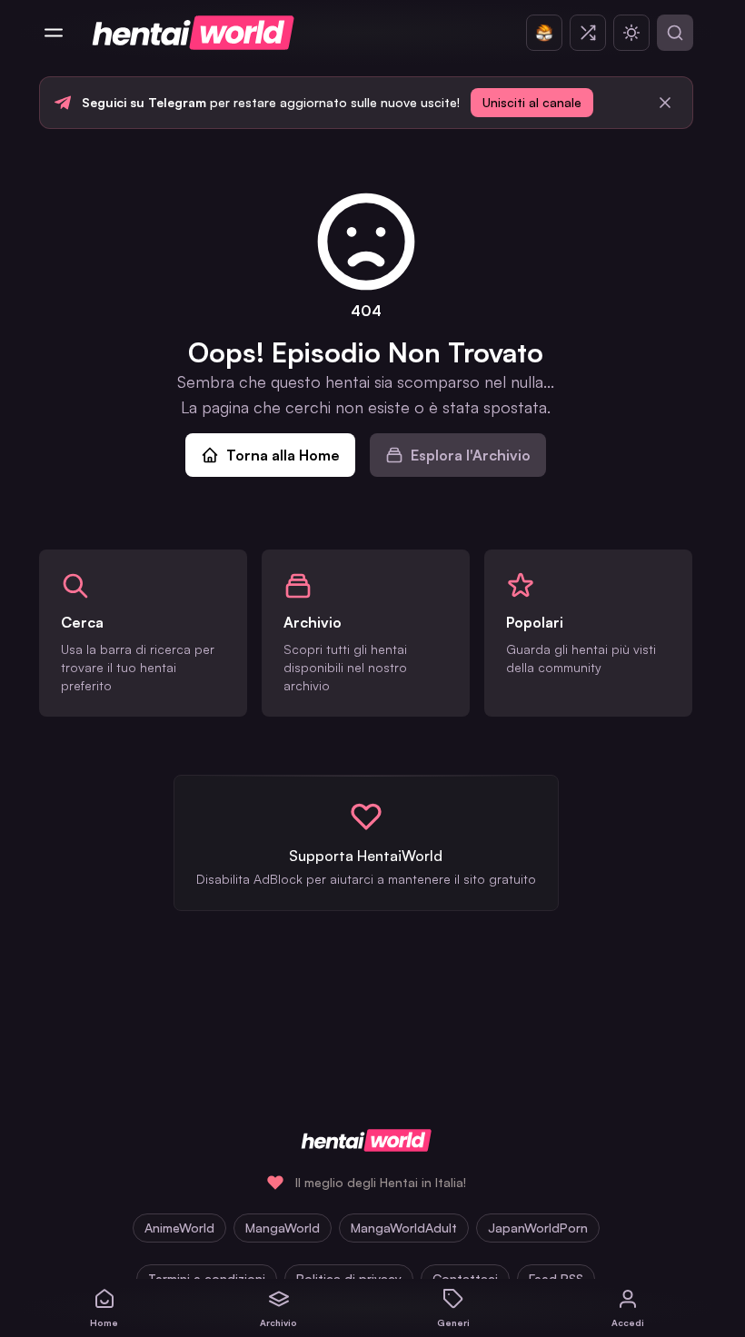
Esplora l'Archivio (471, 455)
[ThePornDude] (544, 33)
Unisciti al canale (531, 102)
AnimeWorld (179, 1227)
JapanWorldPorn (538, 1227)
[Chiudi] (665, 102)
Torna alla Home (283, 455)
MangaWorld (282, 1227)
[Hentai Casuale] (588, 33)
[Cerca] (675, 33)
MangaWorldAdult (404, 1227)
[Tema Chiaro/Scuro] (631, 33)
